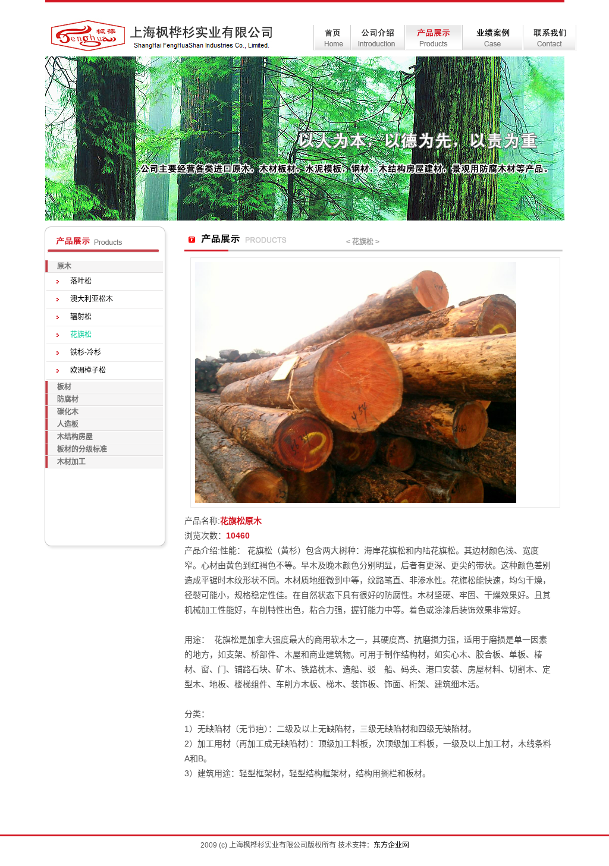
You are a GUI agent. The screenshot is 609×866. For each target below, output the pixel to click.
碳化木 (68, 412)
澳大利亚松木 (91, 299)
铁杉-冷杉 (85, 352)
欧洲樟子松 (88, 370)
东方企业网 (391, 845)
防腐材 (68, 399)
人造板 (68, 424)
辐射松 (81, 317)
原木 (64, 266)
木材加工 (71, 462)
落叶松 (81, 281)
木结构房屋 (75, 437)
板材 (64, 387)
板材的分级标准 (82, 449)
